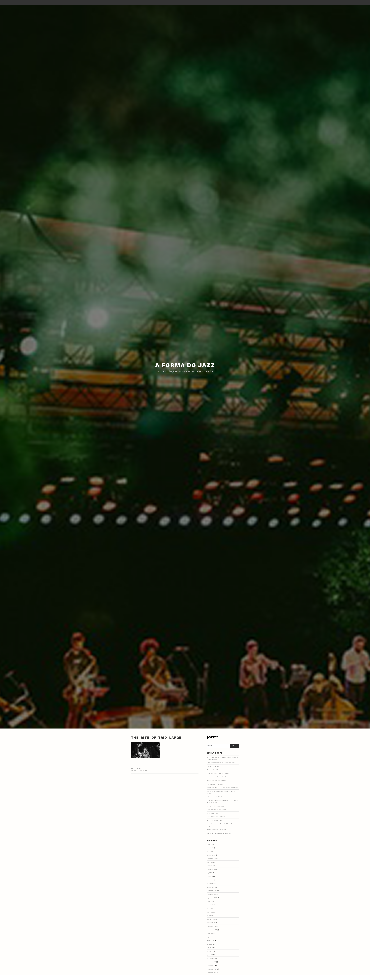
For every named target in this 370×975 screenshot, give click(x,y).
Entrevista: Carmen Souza (215, 784)
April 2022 (210, 955)
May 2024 (210, 880)
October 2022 (211, 933)
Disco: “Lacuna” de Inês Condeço (217, 809)
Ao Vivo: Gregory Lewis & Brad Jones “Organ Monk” (222, 787)
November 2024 (212, 869)
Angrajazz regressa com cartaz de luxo (219, 833)
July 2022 (209, 944)
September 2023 (212, 898)
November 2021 (211, 972)
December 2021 (212, 969)
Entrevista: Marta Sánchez (215, 797)
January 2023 (211, 923)
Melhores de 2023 (212, 813)
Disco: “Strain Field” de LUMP (216, 817)
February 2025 (211, 866)
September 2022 (212, 937)
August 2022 (210, 940)
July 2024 (209, 873)
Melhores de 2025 (212, 770)
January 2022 (211, 965)
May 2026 (210, 851)
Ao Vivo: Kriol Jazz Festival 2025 (216, 780)
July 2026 (210, 844)
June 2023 (210, 905)
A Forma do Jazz (185, 365)
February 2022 (211, 962)
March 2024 (210, 883)
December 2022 (212, 926)
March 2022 (210, 958)
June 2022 (210, 948)
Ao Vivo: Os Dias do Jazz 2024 (216, 806)
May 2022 (210, 951)
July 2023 (210, 901)
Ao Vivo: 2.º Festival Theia (214, 820)
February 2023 (211, 919)
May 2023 (210, 908)
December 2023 (212, 891)
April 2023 (210, 912)
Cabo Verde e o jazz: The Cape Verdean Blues (221, 763)
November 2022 (212, 930)
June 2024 (210, 876)
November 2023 (212, 894)
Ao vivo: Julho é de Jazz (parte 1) (216, 829)
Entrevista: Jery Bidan (213, 766)
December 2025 (212, 858)
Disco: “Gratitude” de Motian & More (218, 773)
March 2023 (210, 915)
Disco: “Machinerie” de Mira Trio (216, 777)
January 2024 (211, 887)
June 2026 (210, 848)
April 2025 (210, 862)
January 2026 (211, 855)
